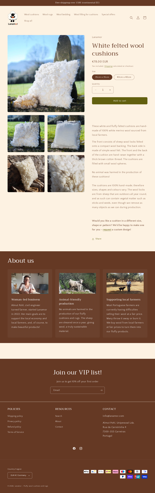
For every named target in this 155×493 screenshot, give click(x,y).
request (107, 229)
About (58, 421)
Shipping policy (15, 416)
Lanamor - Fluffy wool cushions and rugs (31, 486)
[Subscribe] (101, 390)
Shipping (108, 66)
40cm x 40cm (124, 77)
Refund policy (14, 427)
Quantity (96, 84)
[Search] (131, 17)
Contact (59, 427)
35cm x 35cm (102, 77)
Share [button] (98, 239)
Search (58, 416)
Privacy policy (14, 421)
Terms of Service (16, 432)
